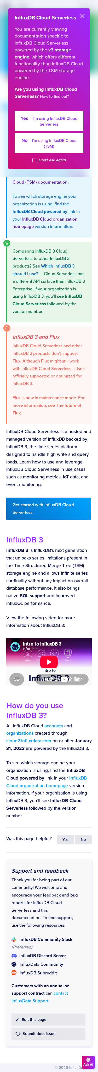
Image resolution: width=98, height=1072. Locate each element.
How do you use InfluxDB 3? (34, 710)
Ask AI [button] (88, 1065)
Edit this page (34, 1019)
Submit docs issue (39, 1033)
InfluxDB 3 (24, 540)
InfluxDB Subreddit (38, 973)
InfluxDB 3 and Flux (36, 337)
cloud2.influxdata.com (28, 741)
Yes (65, 839)
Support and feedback (39, 870)
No (83, 839)
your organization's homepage (53, 107)
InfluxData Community (41, 964)
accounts (53, 726)
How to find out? (54, 96)
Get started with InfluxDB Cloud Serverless (43, 508)
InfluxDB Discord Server (42, 955)
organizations (19, 733)
